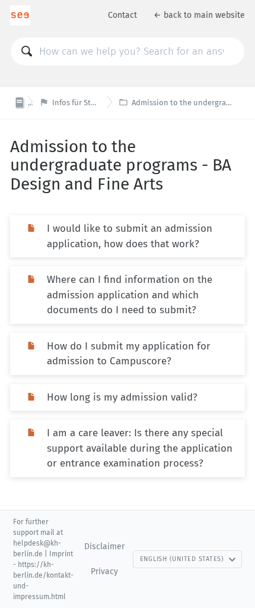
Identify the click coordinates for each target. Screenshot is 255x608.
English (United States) (182, 559)
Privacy (104, 571)
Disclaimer (104, 546)
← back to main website (199, 15)
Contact (122, 15)
